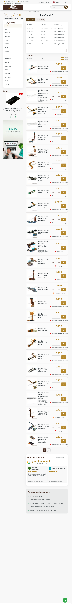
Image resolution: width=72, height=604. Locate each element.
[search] (66, 7)
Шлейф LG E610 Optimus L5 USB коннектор (43, 164)
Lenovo (7, 51)
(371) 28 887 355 (24, 1)
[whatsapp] (65, 600)
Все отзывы (60, 457)
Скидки (5, 91)
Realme (7, 73)
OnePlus (8, 66)
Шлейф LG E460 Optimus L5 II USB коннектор (43, 151)
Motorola (8, 59)
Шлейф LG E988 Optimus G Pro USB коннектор (43, 232)
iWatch (7, 47)
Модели (20, 18)
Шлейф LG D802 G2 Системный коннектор (43, 80)
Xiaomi (7, 84)
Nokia (7, 62)
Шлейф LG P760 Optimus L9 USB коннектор (43, 426)
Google (7, 33)
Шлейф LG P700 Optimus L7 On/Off (43, 356)
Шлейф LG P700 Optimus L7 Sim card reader (43, 369)
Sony (6, 81)
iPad (6, 40)
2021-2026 (40, 19)
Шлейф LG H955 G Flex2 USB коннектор (43, 275)
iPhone (7, 44)
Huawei (7, 36)
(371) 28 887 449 (11, 1)
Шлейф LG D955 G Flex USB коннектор (43, 137)
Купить (63, 68)
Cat (6, 29)
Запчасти (13, 18)
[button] (46, 484)
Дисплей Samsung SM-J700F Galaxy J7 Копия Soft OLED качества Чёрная (13, 110)
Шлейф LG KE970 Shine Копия (42, 315)
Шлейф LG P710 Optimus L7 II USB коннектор (43, 413)
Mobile (13, 8)
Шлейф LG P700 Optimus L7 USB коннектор (43, 383)
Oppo (7, 70)
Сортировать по (31, 55)
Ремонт (6, 18)
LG (7, 26)
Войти (48, 2)
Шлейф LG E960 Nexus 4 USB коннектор (43, 205)
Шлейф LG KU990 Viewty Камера (42, 342)
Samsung (8, 77)
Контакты (41, 2)
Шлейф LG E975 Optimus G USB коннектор (43, 218)
